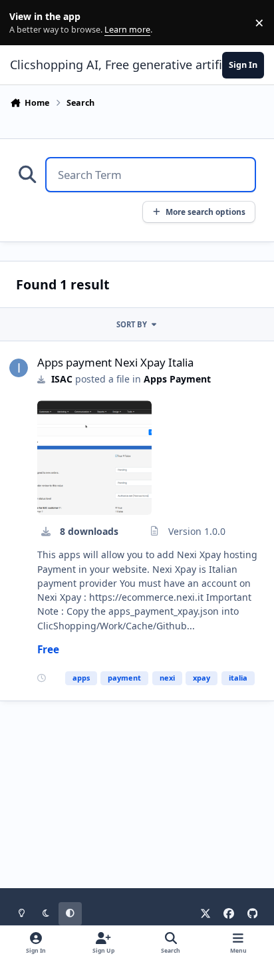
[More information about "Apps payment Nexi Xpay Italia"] (94, 458)
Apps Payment (177, 379)
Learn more (25, 23)
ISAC (61, 379)
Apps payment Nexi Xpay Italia (115, 362)
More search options (205, 211)
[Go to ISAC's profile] (18, 368)
